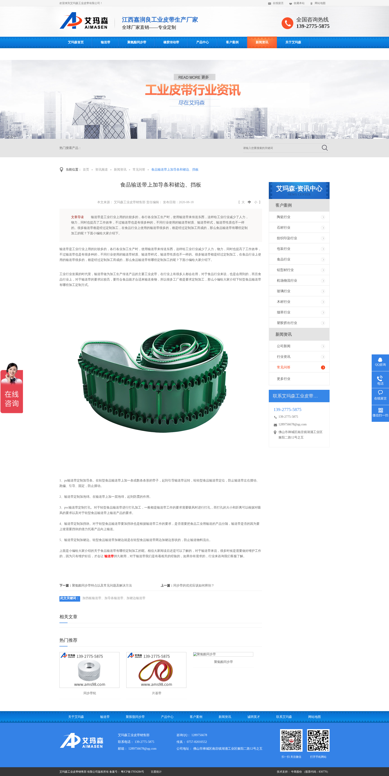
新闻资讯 (262, 42)
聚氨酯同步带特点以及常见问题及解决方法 (102, 585)
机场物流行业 (287, 280)
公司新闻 (283, 346)
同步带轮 (90, 693)
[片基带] (156, 670)
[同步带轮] (89, 670)
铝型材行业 (285, 270)
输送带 (105, 42)
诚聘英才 (253, 717)
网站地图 (320, 3)
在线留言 (278, 3)
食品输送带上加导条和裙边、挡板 (175, 169)
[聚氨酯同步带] (223, 654)
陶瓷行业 (283, 217)
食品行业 (283, 259)
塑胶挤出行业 (287, 323)
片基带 (156, 693)
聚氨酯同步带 (136, 42)
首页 (86, 169)
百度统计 (156, 771)
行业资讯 (283, 356)
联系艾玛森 (76, 54)
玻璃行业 (283, 291)
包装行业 (283, 249)
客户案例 (232, 42)
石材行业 (283, 227)
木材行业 (283, 302)
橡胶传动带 (171, 42)
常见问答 (139, 169)
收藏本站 (299, 3)
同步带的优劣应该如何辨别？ (193, 585)
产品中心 (202, 42)
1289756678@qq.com (292, 424)
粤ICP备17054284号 (132, 771)
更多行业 (283, 379)
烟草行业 (283, 312)
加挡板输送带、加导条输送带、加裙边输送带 (113, 598)
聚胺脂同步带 (135, 717)
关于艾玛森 (293, 42)
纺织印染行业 (287, 238)
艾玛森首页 (76, 42)
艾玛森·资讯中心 (299, 190)
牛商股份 (296, 771)
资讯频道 (101, 169)
